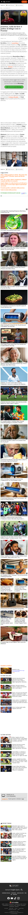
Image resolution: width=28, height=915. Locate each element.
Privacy (16, 908)
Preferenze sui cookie (12, 909)
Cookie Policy (21, 908)
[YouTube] (12, 899)
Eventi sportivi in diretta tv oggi (16, 799)
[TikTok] (15, 899)
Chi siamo (6, 908)
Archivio (15, 894)
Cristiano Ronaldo (13, 97)
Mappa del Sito (20, 893)
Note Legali (11, 908)
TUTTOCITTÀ (11, 905)
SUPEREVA (17, 906)
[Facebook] (8, 899)
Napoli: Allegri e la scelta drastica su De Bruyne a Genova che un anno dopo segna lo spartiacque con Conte (14, 184)
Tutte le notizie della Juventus (9, 190)
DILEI (15, 905)
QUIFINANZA (23, 905)
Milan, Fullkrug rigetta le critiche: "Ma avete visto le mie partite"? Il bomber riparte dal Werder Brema (14, 176)
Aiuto (18, 909)
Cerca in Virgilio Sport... (13, 890)
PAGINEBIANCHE (6, 905)
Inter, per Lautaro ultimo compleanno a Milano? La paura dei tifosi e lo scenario (14, 180)
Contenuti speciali (6, 893)
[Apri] (1, 1)
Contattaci (13, 893)
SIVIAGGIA (18, 905)
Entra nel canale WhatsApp (14, 87)
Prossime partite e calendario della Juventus (13, 188)
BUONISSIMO (11, 906)
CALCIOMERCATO (6, 8)
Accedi (24, 1)
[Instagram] (18, 899)
